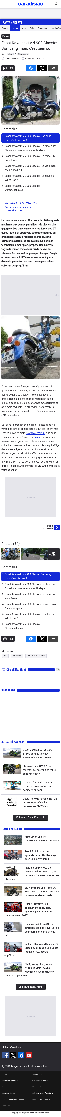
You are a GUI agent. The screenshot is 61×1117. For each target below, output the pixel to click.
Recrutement (7, 1087)
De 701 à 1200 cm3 (36, 656)
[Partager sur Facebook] (31, 67)
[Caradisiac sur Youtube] (29, 1055)
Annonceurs (37, 1074)
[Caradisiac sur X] (13, 1055)
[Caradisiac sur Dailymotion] (21, 1055)
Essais (15, 28)
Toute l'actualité (11, 829)
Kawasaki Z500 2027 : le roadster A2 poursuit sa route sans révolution (39, 770)
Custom (37, 437)
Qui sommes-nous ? (40, 1081)
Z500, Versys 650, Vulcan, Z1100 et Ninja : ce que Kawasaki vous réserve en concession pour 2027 (37, 753)
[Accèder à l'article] (12, 753)
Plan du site (37, 1087)
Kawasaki (17, 656)
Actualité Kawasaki (13, 742)
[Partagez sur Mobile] (54, 67)
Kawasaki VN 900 (35, 432)
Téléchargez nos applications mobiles (26, 1066)
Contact (5, 1074)
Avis (24, 28)
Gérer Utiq (6, 1106)
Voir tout (53, 555)
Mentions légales (8, 1093)
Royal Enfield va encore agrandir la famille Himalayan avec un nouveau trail (41, 855)
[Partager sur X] (42, 67)
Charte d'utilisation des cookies (14, 1099)
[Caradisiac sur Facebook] (5, 1055)
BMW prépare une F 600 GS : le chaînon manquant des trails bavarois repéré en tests (42, 891)
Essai (6, 36)
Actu (32, 28)
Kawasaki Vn (12, 22)
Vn (5, 656)
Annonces (42, 28)
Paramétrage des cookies (42, 1099)
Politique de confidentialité (42, 1093)
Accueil (5, 28)
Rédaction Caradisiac (10, 1081)
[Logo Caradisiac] (30, 6)
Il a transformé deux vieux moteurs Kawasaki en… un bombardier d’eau (37, 786)
